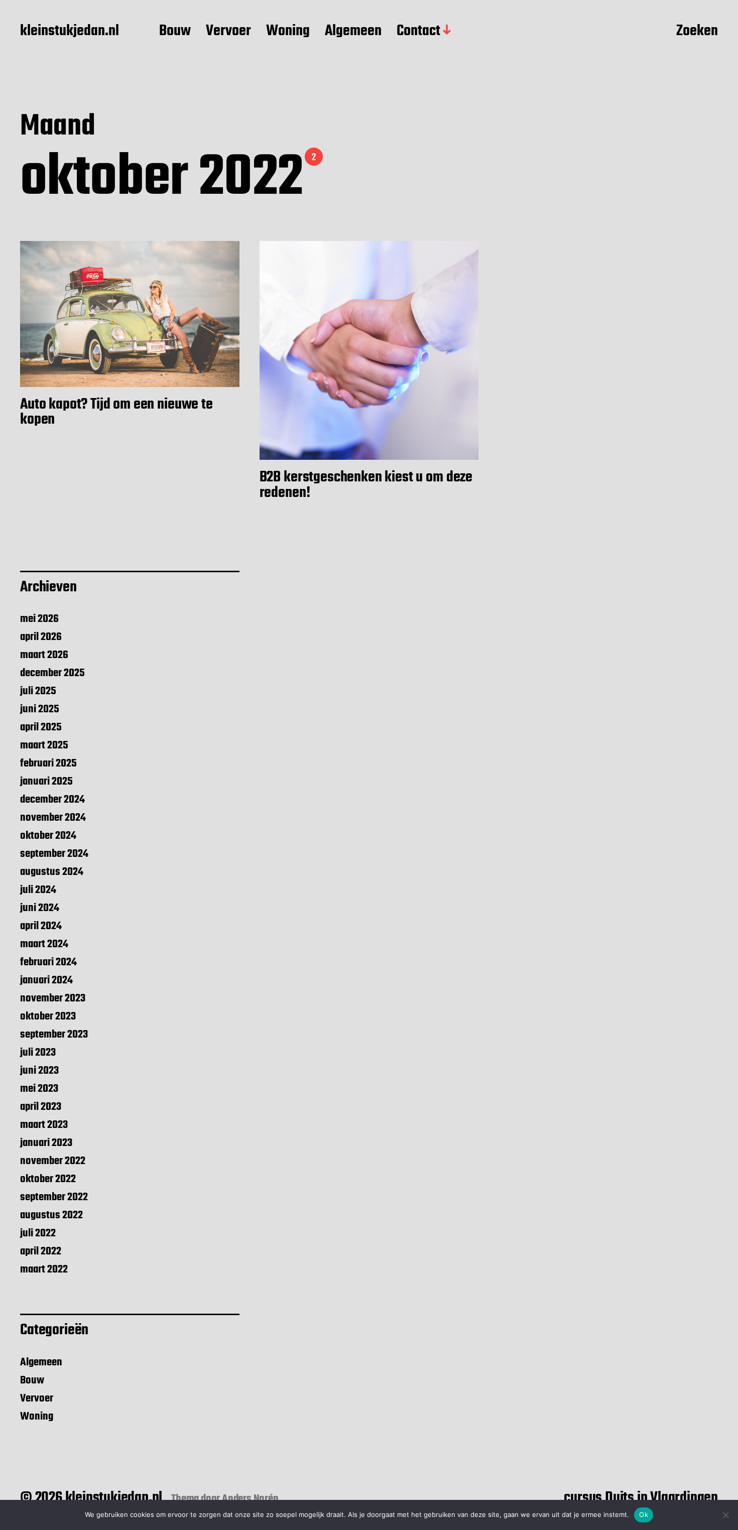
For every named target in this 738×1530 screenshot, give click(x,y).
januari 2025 (46, 781)
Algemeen (353, 31)
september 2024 (54, 853)
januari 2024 (46, 980)
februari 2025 (48, 763)
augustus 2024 (51, 871)
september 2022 (54, 1197)
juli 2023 (38, 1052)
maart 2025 (44, 745)
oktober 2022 (48, 1179)
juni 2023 (39, 1070)
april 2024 (41, 926)
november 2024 (53, 817)
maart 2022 (44, 1269)
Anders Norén (250, 1498)
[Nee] (725, 1515)
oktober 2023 (48, 1016)
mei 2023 (39, 1088)
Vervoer (228, 31)
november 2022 (52, 1161)
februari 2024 (48, 962)
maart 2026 (44, 655)
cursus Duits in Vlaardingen (641, 1497)
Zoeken (697, 32)
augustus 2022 (51, 1215)
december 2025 (52, 673)
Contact (418, 31)
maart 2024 (44, 944)
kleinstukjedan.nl (69, 31)
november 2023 (52, 998)
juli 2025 (38, 691)
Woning (288, 31)
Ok (643, 1514)
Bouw (175, 31)
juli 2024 (38, 890)
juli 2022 (38, 1233)
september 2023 (54, 1034)
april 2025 (41, 727)
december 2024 (52, 799)
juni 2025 (39, 709)
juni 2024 (39, 908)
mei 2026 (39, 618)
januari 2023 (46, 1143)
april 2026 (41, 637)
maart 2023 (44, 1124)
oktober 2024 (48, 835)
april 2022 (40, 1251)
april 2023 (40, 1106)
